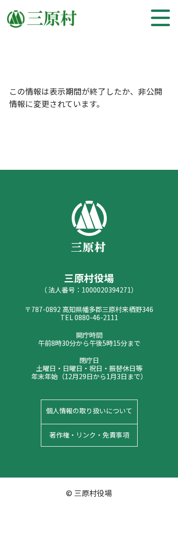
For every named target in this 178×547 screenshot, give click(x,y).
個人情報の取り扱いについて (89, 410)
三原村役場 (42, 19)
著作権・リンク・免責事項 (89, 435)
